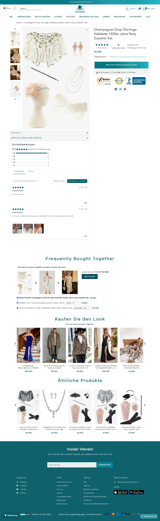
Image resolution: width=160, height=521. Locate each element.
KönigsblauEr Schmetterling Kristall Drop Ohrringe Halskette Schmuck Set (54, 428)
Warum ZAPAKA (62, 485)
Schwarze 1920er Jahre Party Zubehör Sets (131, 428)
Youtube (23, 489)
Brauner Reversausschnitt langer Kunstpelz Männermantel (54, 367)
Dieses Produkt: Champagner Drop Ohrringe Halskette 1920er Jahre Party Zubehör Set (54, 298)
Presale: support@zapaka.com (128, 482)
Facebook (23, 485)
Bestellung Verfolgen (91, 489)
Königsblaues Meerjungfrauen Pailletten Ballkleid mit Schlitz (28, 367)
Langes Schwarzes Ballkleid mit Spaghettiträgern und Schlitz (106, 367)
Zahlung (59, 493)
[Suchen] (15, 7)
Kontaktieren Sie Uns (64, 482)
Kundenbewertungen (64, 496)
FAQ (85, 482)
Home (19, 22)
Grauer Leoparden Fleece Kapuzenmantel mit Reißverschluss (80, 367)
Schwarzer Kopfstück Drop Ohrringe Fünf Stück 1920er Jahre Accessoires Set (80, 428)
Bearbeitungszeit (103, 72)
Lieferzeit (123, 72)
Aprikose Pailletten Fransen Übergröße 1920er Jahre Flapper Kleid (45, 308)
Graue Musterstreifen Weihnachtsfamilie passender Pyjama (131, 367)
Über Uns (60, 489)
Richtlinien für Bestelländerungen (95, 496)
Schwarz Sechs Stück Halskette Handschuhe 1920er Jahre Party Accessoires (28, 428)
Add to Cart (89, 276)
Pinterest (23, 493)
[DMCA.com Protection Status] (23, 514)
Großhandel (88, 500)
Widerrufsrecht (62, 504)
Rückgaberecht (89, 493)
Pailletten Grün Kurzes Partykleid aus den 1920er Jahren (42, 303)
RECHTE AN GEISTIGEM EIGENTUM (96, 504)
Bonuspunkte (61, 500)
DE (7, 8)
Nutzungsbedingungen (75, 514)
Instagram (23, 482)
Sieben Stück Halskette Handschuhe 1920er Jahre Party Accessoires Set (105, 428)
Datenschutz (96, 514)
